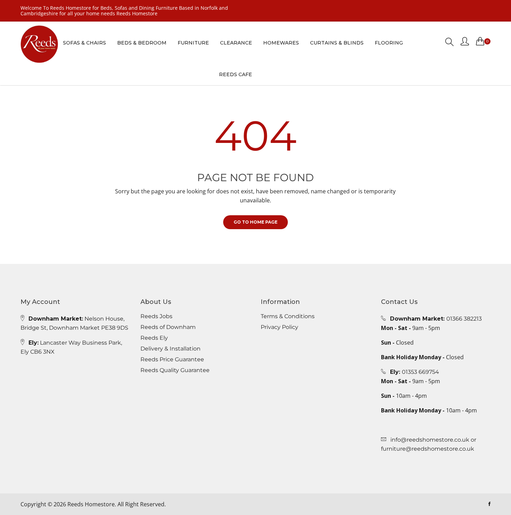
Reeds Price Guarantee (172, 359)
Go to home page (255, 222)
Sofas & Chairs (84, 43)
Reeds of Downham (168, 327)
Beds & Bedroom (142, 43)
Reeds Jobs (156, 316)
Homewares (281, 43)
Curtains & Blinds (337, 43)
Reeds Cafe (235, 74)
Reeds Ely (154, 338)
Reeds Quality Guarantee (175, 370)
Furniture (193, 43)
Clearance (236, 43)
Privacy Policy (279, 327)
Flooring (389, 43)
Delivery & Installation (170, 349)
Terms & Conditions (288, 316)
